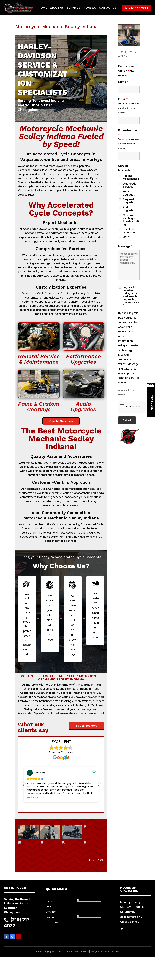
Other (126, 237)
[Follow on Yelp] (18, 936)
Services (73, 8)
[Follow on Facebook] (6, 936)
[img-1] (28, 839)
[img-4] (94, 839)
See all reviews (86, 725)
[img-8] (94, 855)
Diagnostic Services (129, 185)
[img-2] (50, 839)
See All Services (61, 421)
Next (100, 859)
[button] (98, 785)
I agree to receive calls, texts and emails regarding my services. (131, 296)
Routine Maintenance (131, 177)
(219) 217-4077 (127, 54)
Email (123, 99)
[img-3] (72, 839)
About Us (57, 8)
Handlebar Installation (129, 231)
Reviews (89, 8)
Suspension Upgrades (130, 201)
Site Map (116, 951)
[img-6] (50, 855)
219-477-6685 (138, 7)
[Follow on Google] (12, 936)
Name (123, 81)
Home (43, 8)
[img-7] (72, 855)
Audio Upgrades (129, 209)
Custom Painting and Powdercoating (131, 220)
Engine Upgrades (129, 193)
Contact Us (107, 8)
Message (125, 246)
